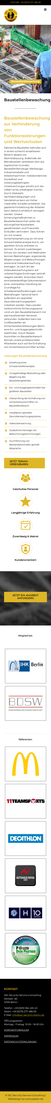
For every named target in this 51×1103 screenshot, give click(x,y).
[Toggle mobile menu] (45, 9)
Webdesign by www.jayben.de (25, 1099)
